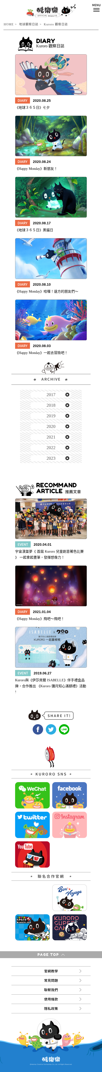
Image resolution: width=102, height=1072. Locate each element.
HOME (9, 24)
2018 (51, 405)
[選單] (96, 7)
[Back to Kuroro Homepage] (51, 10)
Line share (64, 729)
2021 (51, 437)
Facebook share (38, 729)
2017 (51, 394)
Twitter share (51, 729)
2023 (51, 458)
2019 (51, 415)
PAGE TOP (48, 954)
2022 (51, 447)
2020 (51, 426)
